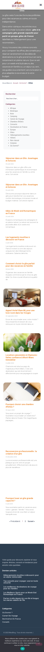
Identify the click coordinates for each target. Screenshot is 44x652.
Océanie (13, 143)
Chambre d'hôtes (16, 122)
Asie (12, 114)
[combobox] (22, 99)
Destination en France (18, 127)
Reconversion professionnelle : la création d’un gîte (21, 452)
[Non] (39, 644)
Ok (23, 649)
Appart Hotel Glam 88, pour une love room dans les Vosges (20, 311)
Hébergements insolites (19, 135)
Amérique (14, 111)
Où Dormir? (23, 83)
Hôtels (12, 138)
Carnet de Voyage (17, 119)
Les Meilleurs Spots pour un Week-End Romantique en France (19, 593)
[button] (40, 4)
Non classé (14, 140)
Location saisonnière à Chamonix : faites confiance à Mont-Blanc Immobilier (22, 357)
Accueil (15, 83)
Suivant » (31, 521)
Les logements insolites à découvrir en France (18, 238)
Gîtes (12, 132)
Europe (13, 130)
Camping (13, 116)
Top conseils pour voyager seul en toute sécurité (20, 582)
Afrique (13, 108)
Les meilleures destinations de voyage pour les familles (20, 588)
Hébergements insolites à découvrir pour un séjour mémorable (21, 576)
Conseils (13, 124)
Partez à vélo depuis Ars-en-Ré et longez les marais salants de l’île (21, 599)
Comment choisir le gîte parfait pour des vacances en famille (20, 264)
